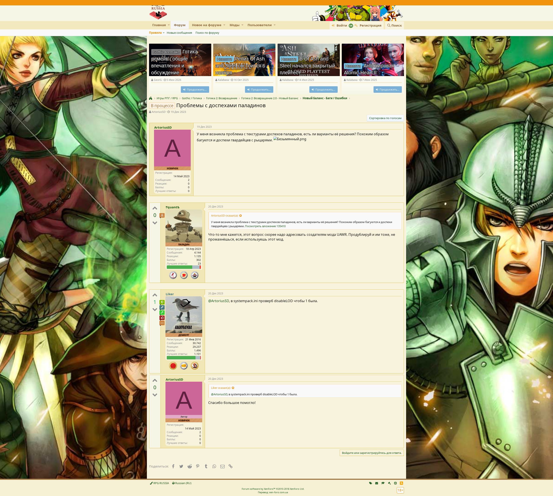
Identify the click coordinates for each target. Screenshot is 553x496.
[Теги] (370, 483)
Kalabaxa (223, 80)
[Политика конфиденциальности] (389, 483)
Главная (159, 25)
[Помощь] (395, 483)
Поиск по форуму (207, 33)
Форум (180, 25)
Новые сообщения (179, 33)
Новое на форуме (206, 25)
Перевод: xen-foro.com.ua (273, 492)
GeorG (158, 80)
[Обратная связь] (376, 483)
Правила (155, 33)
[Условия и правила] (383, 483)
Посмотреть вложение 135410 (265, 226)
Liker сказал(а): (221, 388)
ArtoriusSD (158, 112)
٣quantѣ (173, 207)
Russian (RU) (183, 483)
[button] (169, 25)
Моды (235, 25)
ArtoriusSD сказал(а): (224, 215)
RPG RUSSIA (161, 483)
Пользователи (260, 25)
